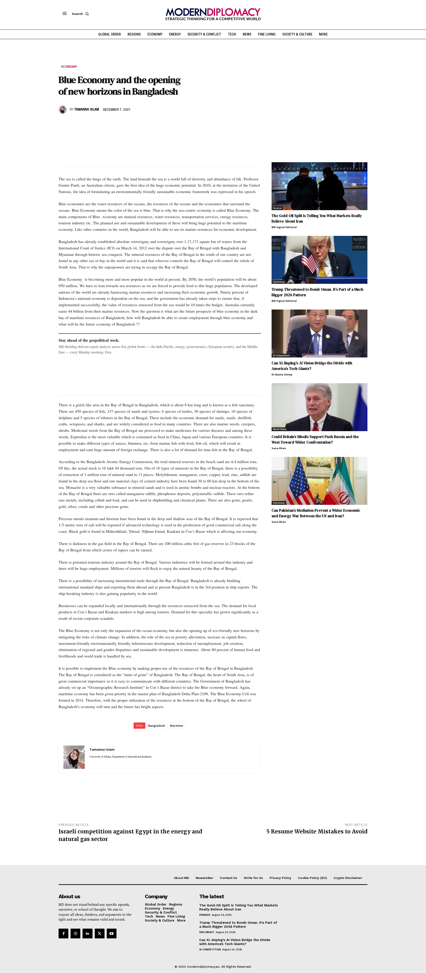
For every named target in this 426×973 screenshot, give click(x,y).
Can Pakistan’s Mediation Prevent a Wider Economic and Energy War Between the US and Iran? (316, 513)
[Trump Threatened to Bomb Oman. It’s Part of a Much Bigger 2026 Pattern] (319, 260)
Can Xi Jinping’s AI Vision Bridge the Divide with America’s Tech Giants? (234, 942)
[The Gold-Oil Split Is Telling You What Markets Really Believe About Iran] (319, 186)
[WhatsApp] (83, 122)
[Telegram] (114, 122)
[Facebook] (63, 122)
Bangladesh (156, 726)
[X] (73, 122)
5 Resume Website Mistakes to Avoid (316, 831)
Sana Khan (279, 448)
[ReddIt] (103, 122)
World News (279, 429)
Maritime (176, 726)
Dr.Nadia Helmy (282, 374)
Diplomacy (279, 281)
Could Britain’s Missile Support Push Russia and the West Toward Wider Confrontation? (315, 439)
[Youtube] (111, 933)
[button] (81, 13)
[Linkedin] (93, 122)
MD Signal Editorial (284, 227)
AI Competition (281, 355)
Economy (69, 66)
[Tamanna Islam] (63, 110)
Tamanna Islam (86, 109)
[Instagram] (75, 933)
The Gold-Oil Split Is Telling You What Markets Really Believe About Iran (238, 907)
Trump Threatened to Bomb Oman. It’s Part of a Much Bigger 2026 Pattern (238, 925)
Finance (277, 208)
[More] (124, 122)
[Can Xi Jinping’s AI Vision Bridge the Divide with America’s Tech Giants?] (319, 333)
